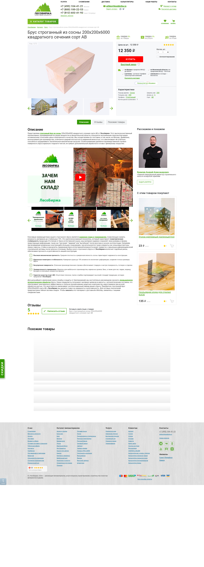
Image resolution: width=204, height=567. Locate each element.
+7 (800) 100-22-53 (72, 9)
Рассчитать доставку (132, 78)
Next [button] (111, 108)
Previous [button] (29, 108)
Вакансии (31, 455)
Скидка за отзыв (133, 446)
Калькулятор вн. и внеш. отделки (139, 453)
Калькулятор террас (134, 463)
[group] (70, 70)
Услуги (64, 2)
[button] (29, 220)
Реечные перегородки (84, 438)
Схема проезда (164, 438)
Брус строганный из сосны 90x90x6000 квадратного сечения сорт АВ (117, 376)
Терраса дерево (82, 448)
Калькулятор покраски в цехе (137, 458)
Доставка (106, 2)
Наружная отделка (112, 433)
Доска (59, 443)
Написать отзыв (56, 311)
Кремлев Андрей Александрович (153, 172)
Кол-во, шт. (161, 49)
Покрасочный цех (33, 463)
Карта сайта (132, 443)
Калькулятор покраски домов (138, 455)
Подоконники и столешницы (86, 436)
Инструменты (61, 448)
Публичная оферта (34, 446)
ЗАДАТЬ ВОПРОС (145, 182)
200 (158, 93)
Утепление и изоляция (84, 453)
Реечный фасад (82, 441)
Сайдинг (80, 446)
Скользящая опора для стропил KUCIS (155, 293)
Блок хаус (60, 433)
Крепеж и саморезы (63, 455)
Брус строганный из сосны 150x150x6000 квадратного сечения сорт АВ (47, 376)
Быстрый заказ (128, 64)
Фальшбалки (81, 455)
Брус (58, 436)
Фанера (79, 458)
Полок (79, 433)
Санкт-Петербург (166, 458)
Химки (162, 460)
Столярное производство (36, 460)
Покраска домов (111, 441)
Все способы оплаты (145, 479)
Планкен (59, 465)
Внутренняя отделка (112, 436)
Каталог (130, 431)
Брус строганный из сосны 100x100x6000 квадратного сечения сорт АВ (82, 376)
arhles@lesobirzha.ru (116, 6)
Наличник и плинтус (63, 460)
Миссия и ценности (34, 433)
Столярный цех (110, 438)
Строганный (130, 97)
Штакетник (80, 463)
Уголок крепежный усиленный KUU (156, 237)
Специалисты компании (36, 458)
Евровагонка (61, 441)
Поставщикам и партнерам (36, 453)
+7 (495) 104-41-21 (72, 6)
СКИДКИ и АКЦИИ (134, 451)
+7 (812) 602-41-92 (72, 12)
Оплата (30, 436)
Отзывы (131, 438)
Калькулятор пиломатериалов (138, 460)
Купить (130, 59)
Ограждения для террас (64, 463)
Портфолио (31, 451)
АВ (152, 97)
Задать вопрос (111, 9)
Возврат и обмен (33, 441)
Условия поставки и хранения (37, 443)
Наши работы (151, 2)
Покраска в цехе (111, 431)
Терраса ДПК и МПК (83, 451)
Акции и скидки (62, 431)
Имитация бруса (62, 446)
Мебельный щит (62, 458)
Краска (59, 453)
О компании (84, 2)
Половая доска (82, 431)
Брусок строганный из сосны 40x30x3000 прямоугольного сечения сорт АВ (153, 376)
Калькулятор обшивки (146, 83)
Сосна (132, 93)
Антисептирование (167, 57)
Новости (131, 441)
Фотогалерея (132, 448)
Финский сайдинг (83, 460)
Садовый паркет (82, 443)
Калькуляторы (127, 2)
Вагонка (59, 438)
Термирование (110, 443)
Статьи (130, 436)
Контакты (172, 2)
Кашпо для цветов (63, 451)
